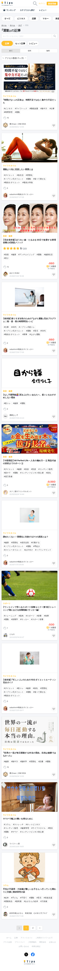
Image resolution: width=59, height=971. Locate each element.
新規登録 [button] (52, 3)
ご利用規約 (32, 942)
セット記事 (20, 43)
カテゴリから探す (27, 10)
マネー (46, 18)
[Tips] (7, 4)
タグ (20, 25)
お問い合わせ (24, 946)
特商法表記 (36, 946)
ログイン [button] (42, 3)
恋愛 (34, 18)
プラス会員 (7, 942)
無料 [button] (48, 51)
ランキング (11, 10)
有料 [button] (29, 51)
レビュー (43, 10)
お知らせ (52, 942)
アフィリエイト (27, 938)
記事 (7, 43)
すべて (7, 18)
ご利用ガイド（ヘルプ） (44, 938)
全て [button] (11, 51)
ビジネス (21, 18)
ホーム (4, 25)
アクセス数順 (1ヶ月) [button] (14, 58)
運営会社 (42, 942)
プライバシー (20, 942)
